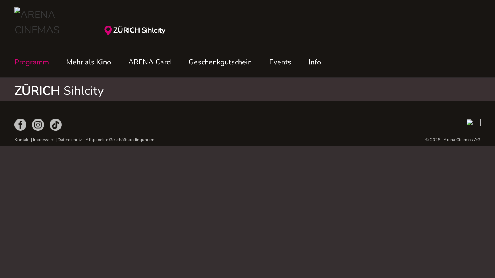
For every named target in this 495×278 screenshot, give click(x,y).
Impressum (43, 140)
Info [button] (315, 62)
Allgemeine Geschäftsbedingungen (120, 140)
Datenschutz (70, 140)
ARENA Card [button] (149, 62)
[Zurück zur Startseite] (50, 22)
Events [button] (280, 62)
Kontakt (22, 140)
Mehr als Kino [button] (88, 62)
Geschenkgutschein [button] (220, 62)
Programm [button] (31, 62)
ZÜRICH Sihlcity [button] (139, 30)
